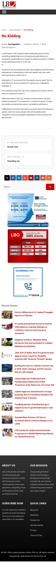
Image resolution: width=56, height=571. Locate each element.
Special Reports (15, 30)
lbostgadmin (14, 44)
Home (4, 30)
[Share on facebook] (13, 177)
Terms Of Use (36, 535)
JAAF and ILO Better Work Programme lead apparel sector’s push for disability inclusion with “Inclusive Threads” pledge (34, 356)
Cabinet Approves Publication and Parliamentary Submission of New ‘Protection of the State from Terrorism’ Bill (34, 382)
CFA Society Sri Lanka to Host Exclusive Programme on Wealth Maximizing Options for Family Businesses (34, 433)
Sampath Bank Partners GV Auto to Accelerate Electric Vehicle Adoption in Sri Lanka (34, 420)
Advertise (34, 515)
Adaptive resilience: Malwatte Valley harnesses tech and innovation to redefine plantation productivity (33, 343)
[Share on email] (43, 177)
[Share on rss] (49, 177)
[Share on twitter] (7, 177)
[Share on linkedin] (19, 177)
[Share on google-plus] (25, 177)
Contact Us (35, 520)
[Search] (50, 187)
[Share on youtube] (31, 177)
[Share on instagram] (37, 177)
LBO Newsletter (36, 525)
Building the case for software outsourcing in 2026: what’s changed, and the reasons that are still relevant (34, 369)
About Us (34, 510)
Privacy (33, 530)
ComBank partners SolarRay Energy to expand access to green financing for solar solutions (34, 407)
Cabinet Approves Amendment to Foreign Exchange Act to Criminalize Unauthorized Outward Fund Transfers (34, 395)
